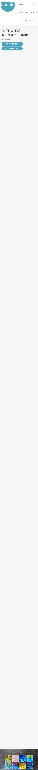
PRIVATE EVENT (12, 44)
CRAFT (11, 40)
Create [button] (23, 13)
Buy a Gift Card (12, 48)
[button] (21, 4)
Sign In (25, 21)
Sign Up (33, 21)
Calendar (33, 13)
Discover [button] (32, 4)
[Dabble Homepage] (8, 7)
